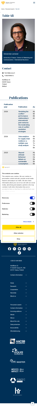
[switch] (32, 203)
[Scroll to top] (32, 403)
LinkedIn (29, 249)
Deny (18, 239)
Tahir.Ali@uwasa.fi (9, 73)
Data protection (15, 324)
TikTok (19, 253)
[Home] (8, 3)
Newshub (13, 293)
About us (13, 296)
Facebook (9, 249)
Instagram (24, 249)
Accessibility (14, 328)
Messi (12, 318)
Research (13, 286)
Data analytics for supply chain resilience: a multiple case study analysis (24, 141)
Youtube (19, 249)
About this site (14, 321)
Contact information (16, 275)
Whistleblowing (15, 331)
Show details (27, 221)
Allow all (18, 227)
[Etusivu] (20, 244)
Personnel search (9, 9)
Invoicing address (16, 311)
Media (12, 314)
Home (2, 9)
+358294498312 (9, 75)
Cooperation (14, 289)
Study (12, 283)
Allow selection (18, 233)
